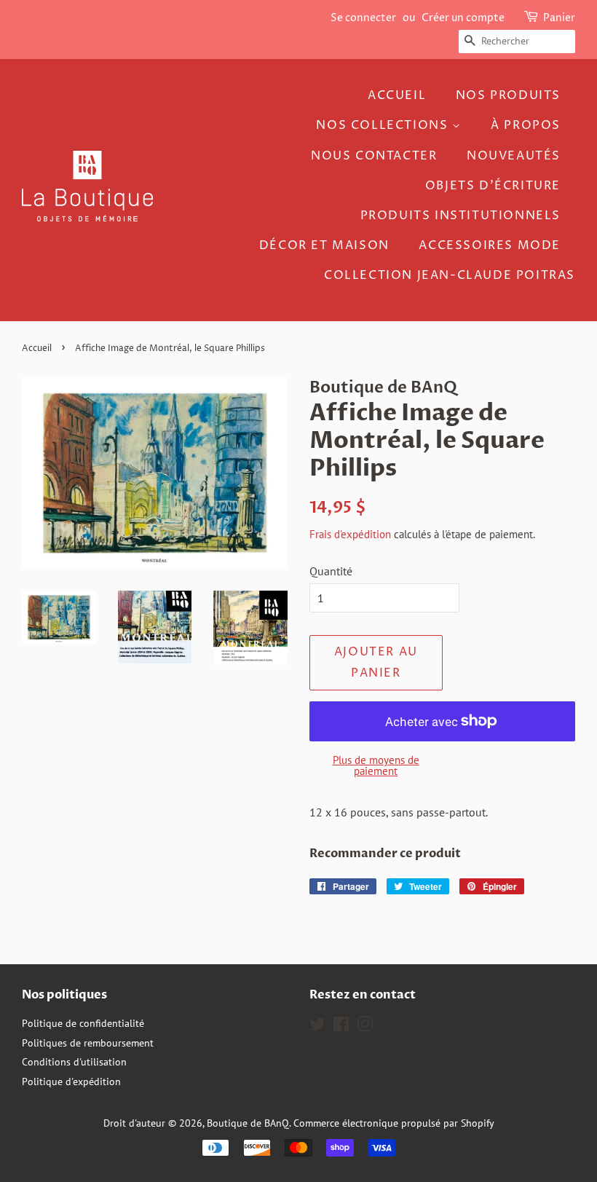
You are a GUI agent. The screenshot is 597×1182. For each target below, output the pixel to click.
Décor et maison (324, 245)
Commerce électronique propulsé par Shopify (393, 1123)
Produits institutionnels (460, 216)
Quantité (330, 571)
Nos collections (384, 125)
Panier (559, 18)
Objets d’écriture (493, 186)
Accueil (397, 95)
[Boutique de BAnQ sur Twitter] (317, 1026)
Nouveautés (514, 156)
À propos (526, 125)
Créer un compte (463, 18)
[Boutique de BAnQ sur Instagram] (365, 1026)
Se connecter (363, 18)
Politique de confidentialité (83, 1023)
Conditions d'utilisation (74, 1061)
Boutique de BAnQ (248, 1123)
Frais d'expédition (350, 534)
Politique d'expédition (71, 1081)
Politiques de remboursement (88, 1042)
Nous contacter (374, 156)
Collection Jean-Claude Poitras (449, 275)
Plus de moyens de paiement (376, 765)
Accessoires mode (490, 245)
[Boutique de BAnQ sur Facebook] (341, 1026)
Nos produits (508, 95)
